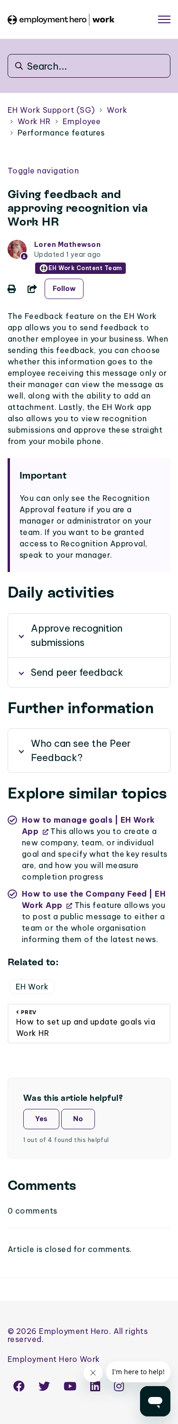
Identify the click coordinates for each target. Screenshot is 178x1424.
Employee (82, 121)
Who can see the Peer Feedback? (81, 750)
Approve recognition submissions (76, 635)
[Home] (61, 20)
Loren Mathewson (67, 244)
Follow (64, 288)
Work (117, 110)
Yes (41, 1119)
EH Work (32, 986)
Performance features (61, 132)
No (78, 1119)
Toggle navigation (43, 170)
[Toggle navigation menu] (164, 19)
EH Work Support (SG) (51, 110)
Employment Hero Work (54, 1359)
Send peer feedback (77, 672)
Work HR (34, 121)
